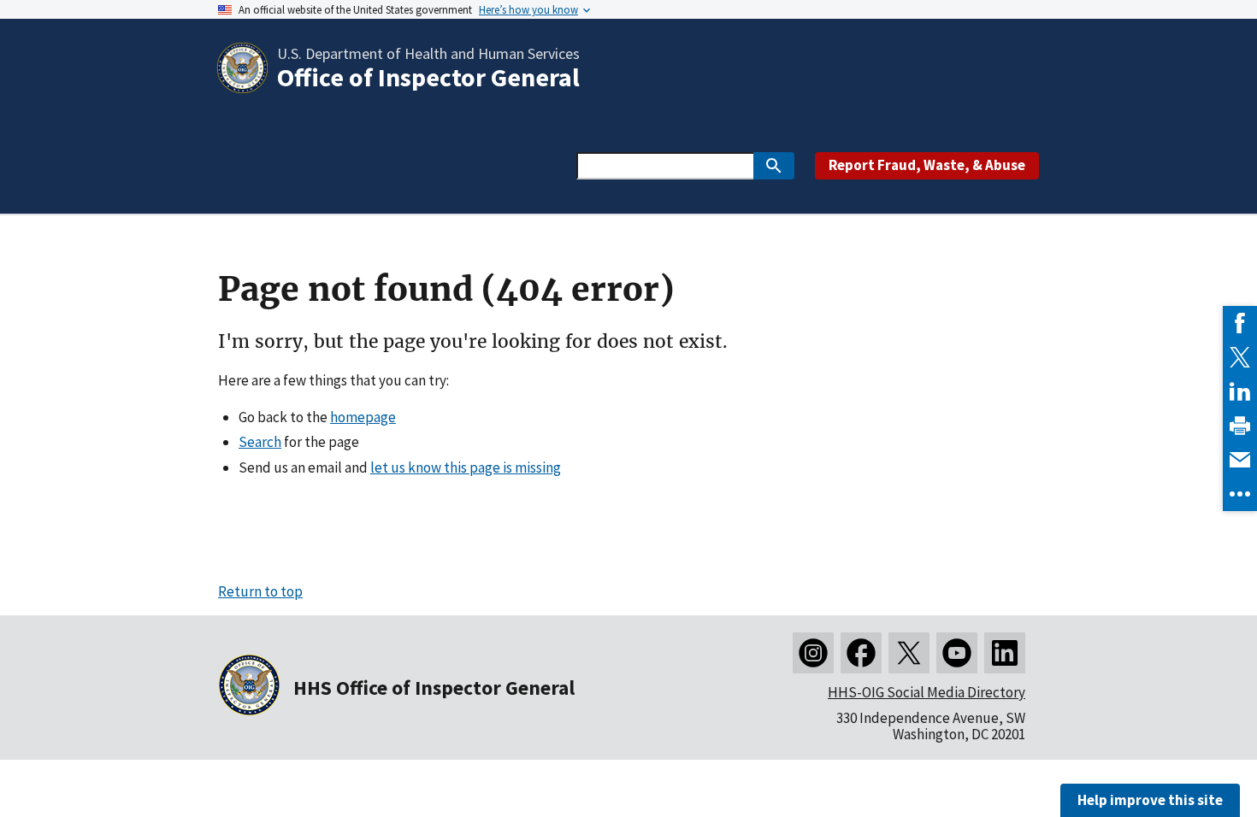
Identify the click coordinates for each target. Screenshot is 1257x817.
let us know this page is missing (465, 467)
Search (260, 441)
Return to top (260, 591)
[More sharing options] (1240, 494)
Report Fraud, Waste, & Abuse (927, 165)
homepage (363, 417)
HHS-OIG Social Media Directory (926, 692)
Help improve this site (1150, 800)
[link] (1240, 323)
